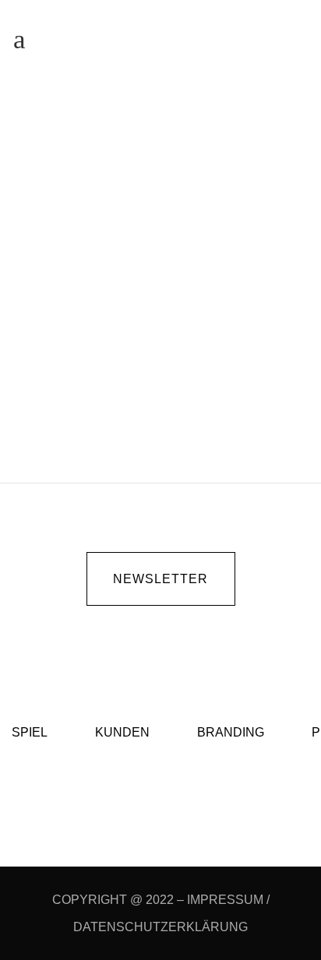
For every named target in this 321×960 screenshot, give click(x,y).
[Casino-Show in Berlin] (160, 181)
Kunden (174, 289)
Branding (230, 732)
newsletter (160, 578)
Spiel (30, 732)
